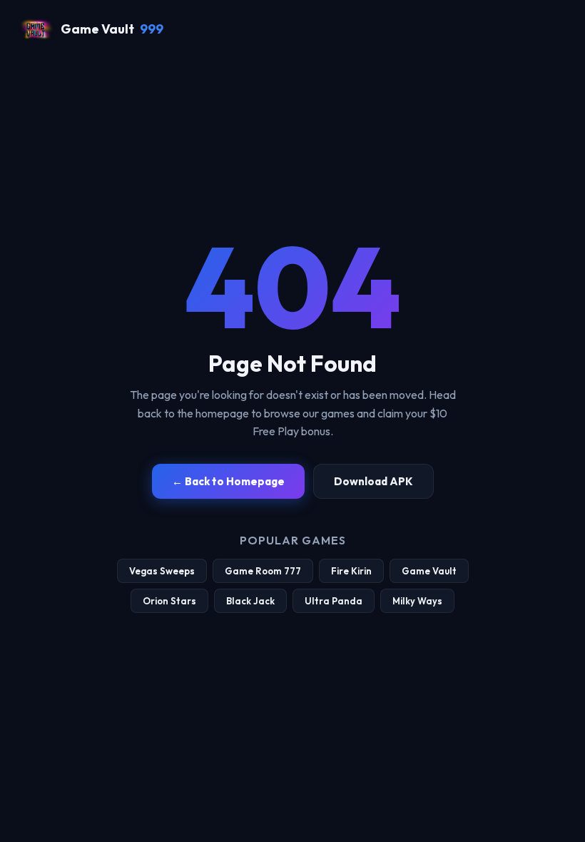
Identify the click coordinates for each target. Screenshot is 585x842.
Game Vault (112, 29)
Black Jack (250, 601)
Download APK (373, 481)
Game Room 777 (263, 571)
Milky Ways (417, 601)
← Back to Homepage (228, 481)
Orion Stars (169, 601)
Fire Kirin (351, 571)
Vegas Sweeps (162, 571)
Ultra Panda (333, 601)
